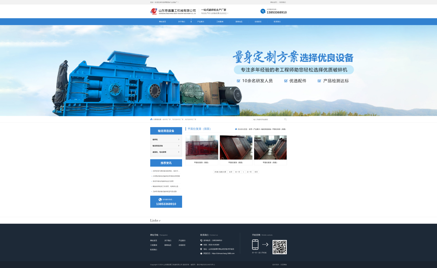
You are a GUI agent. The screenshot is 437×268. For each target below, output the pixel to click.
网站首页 (273, 2)
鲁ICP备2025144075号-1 (206, 264)
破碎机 (155, 139)
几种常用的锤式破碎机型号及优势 (165, 187)
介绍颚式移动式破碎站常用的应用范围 (166, 172)
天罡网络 (283, 264)
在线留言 (258, 22)
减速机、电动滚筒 (159, 152)
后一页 (249, 172)
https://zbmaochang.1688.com (223, 253)
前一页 (237, 172)
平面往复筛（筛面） (279, 129)
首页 (250, 129)
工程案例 (219, 22)
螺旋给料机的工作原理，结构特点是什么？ (167, 182)
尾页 (256, 172)
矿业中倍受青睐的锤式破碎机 (163, 192)
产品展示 (200, 22)
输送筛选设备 (158, 146)
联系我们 (282, 2)
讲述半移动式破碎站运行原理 (163, 177)
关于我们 (181, 22)
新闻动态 (239, 22)
